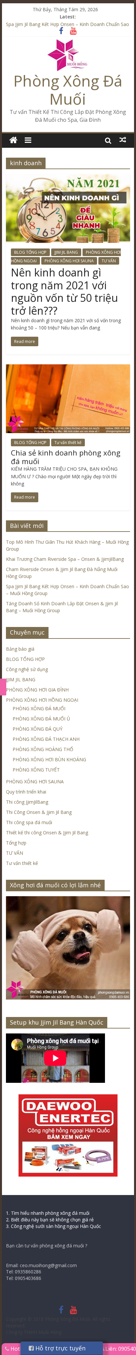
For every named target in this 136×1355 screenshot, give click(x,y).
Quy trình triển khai (26, 792)
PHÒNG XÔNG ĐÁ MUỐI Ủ (41, 719)
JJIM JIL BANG (66, 252)
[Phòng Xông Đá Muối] (67, 43)
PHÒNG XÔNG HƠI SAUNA (69, 261)
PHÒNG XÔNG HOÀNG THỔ (43, 749)
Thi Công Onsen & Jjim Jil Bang (39, 812)
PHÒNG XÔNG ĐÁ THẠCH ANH (46, 739)
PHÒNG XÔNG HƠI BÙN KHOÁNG (49, 759)
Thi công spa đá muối (29, 822)
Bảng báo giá (20, 649)
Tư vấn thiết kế (68, 442)
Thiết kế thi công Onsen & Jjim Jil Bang (47, 832)
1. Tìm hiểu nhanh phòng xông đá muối (47, 1213)
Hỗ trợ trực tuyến (59, 1348)
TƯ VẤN (109, 261)
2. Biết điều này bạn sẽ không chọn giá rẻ (50, 1219)
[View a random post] (123, 139)
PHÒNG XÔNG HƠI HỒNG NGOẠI (42, 700)
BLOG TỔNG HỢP (30, 252)
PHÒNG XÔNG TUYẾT (36, 770)
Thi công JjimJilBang (27, 802)
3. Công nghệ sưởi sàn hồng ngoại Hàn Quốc (53, 1226)
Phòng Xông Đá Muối (68, 89)
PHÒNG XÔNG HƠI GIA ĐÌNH (37, 690)
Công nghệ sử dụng (27, 669)
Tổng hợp (16, 843)
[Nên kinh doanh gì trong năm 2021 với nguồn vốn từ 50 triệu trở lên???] (68, 178)
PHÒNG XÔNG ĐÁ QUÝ (37, 729)
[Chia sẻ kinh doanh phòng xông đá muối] (68, 368)
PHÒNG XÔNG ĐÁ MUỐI (39, 708)
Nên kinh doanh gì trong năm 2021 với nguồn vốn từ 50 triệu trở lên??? (64, 291)
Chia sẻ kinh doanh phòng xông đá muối (65, 457)
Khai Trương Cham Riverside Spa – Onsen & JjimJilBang (65, 559)
